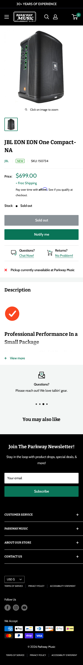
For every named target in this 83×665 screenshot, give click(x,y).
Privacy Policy (36, 586)
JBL (6, 161)
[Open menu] (6, 17)
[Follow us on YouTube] (24, 607)
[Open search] (46, 16)
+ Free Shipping (26, 183)
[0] (75, 17)
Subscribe (41, 491)
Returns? (61, 250)
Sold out (41, 220)
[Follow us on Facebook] (7, 607)
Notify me (41, 234)
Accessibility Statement (62, 586)
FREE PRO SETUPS (55, 4)
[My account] (55, 16)
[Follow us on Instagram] (16, 607)
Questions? (27, 250)
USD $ (11, 579)
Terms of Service (13, 586)
